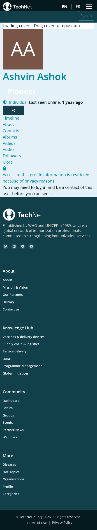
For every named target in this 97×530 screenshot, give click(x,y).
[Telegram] (22, 246)
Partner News (13, 430)
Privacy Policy (62, 523)
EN (65, 6)
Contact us (11, 309)
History (8, 302)
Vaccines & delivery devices (23, 337)
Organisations (13, 479)
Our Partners (13, 294)
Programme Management (22, 366)
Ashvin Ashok (35, 76)
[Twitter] (5, 246)
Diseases (9, 464)
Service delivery (15, 351)
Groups (8, 415)
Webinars (10, 437)
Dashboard (11, 400)
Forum (8, 408)
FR (78, 6)
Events (8, 422)
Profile (8, 486)
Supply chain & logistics (21, 344)
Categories (11, 494)
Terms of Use (37, 523)
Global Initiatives (16, 373)
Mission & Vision (15, 287)
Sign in (86, 15)
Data (6, 358)
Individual (18, 102)
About (7, 280)
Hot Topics (11, 472)
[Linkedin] (14, 246)
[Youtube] (31, 246)
